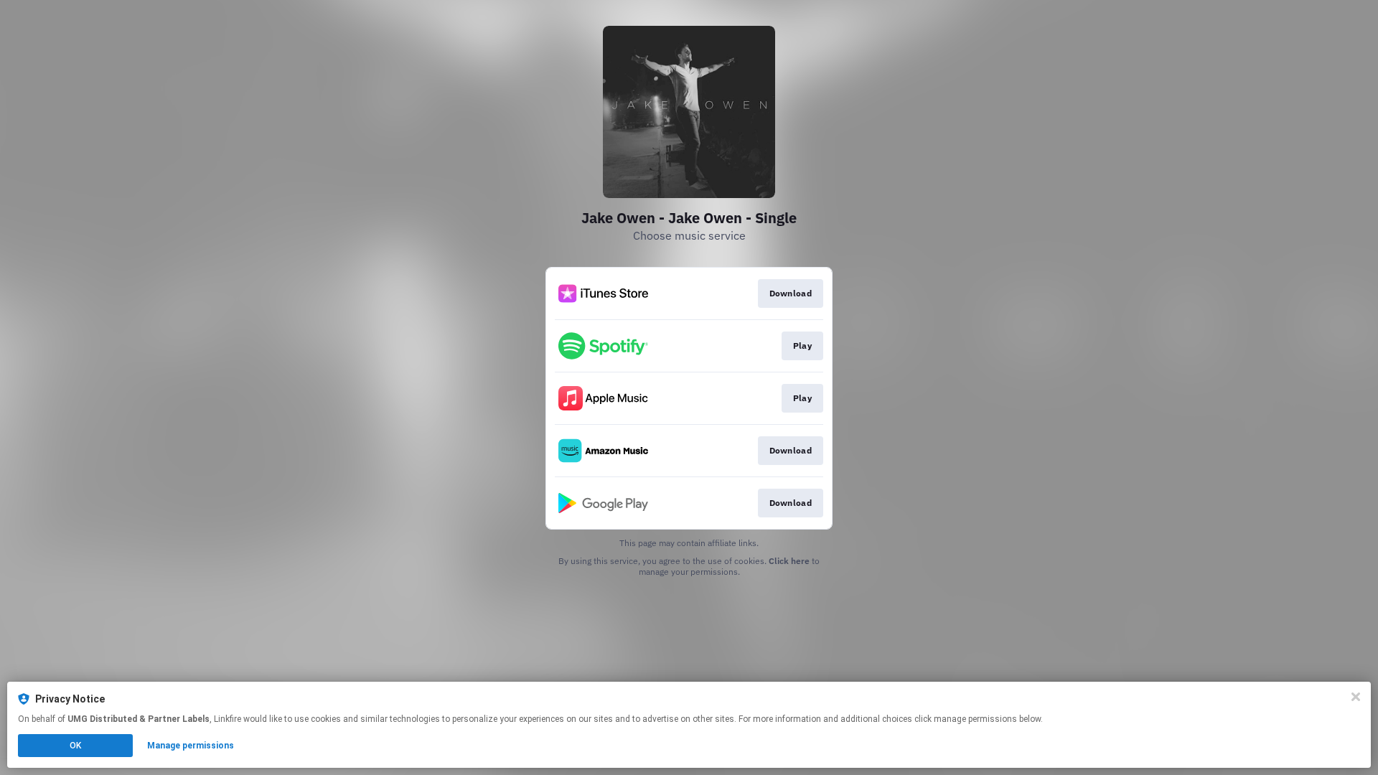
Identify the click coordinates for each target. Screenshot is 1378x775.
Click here (789, 560)
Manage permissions (190, 746)
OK (75, 746)
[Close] (1355, 696)
